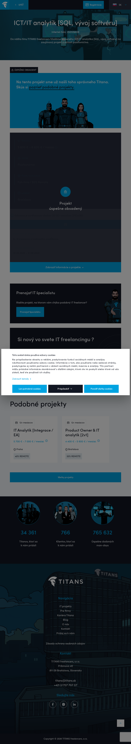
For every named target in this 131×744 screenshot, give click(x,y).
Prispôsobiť (63, 388)
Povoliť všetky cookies (101, 388)
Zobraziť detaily (20, 378)
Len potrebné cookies (30, 388)
